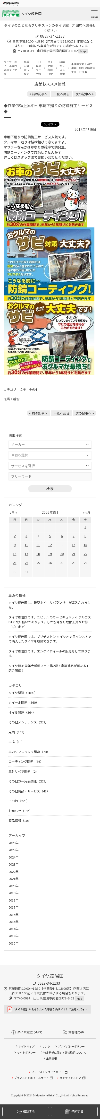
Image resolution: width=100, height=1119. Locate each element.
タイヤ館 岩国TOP (50, 68)
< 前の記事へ (38, 94)
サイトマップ (26, 1046)
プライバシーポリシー (71, 1046)
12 (50, 544)
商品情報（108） (20, 820)
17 (26, 553)
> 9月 (86, 512)
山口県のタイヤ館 (38, 68)
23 (14, 562)
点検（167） (17, 732)
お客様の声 (76, 1032)
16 (14, 553)
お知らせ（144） (20, 810)
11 (38, 544)
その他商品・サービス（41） (29, 791)
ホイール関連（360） (23, 702)
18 (38, 553)
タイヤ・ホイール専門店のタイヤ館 (10, 68)
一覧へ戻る (61, 94)
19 (50, 553)
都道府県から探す (26, 68)
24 (26, 562)
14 (73, 544)
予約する (77, 1111)
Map (83, 51)
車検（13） (16, 741)
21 (73, 553)
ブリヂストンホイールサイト (31, 1078)
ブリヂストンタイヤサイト (48, 1072)
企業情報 (51, 1058)
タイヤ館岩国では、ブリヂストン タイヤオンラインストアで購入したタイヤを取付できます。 (49, 639)
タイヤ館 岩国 (31, 13)
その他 (33, 389)
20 (62, 553)
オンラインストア (70, 1078)
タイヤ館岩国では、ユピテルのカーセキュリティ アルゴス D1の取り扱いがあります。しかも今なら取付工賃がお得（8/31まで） (49, 622)
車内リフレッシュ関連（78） (29, 751)
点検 (22, 389)
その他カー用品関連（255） (28, 781)
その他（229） (18, 800)
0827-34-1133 (52, 36)
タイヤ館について (29, 1032)
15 (85, 544)
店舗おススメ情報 (62, 68)
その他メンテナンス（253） (28, 722)
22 (85, 553)
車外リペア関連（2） (23, 771)
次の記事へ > (84, 94)
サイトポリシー (26, 1052)
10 (26, 544)
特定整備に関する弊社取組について (64, 1052)
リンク (46, 1046)
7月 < (13, 512)
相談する (29, 1111)
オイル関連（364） (22, 712)
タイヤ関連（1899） (22, 692)
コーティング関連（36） (25, 761)
